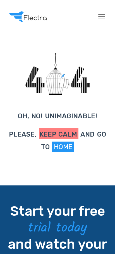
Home (63, 147)
